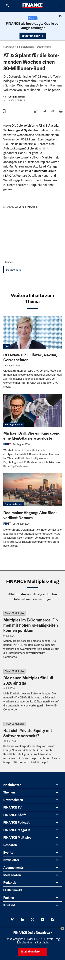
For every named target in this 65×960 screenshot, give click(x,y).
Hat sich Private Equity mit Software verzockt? (27, 733)
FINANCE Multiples (14, 613)
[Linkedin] (22, 920)
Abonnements (13, 868)
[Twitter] (32, 920)
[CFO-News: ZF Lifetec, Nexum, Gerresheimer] (32, 332)
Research (10, 845)
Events (8, 853)
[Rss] (52, 920)
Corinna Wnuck (16, 96)
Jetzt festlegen (31, 36)
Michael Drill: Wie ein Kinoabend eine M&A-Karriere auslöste (31, 436)
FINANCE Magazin (16, 830)
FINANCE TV (12, 808)
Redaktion (10, 883)
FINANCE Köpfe (14, 815)
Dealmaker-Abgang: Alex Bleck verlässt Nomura (30, 515)
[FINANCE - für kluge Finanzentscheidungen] (32, 5)
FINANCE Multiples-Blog (32, 581)
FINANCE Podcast (16, 823)
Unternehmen (13, 800)
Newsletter (11, 860)
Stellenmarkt (12, 890)
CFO (7, 346)
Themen (9, 792)
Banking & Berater (13, 424)
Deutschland (44, 46)
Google (32, 18)
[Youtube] (42, 920)
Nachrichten (12, 785)
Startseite (8, 46)
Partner (8, 898)
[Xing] (12, 920)
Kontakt (9, 905)
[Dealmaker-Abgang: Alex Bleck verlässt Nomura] (32, 489)
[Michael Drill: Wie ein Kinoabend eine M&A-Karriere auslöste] (32, 410)
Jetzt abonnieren (31, 951)
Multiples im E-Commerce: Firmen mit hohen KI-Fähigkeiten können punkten (30, 625)
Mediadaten (12, 875)
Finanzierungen (25, 46)
